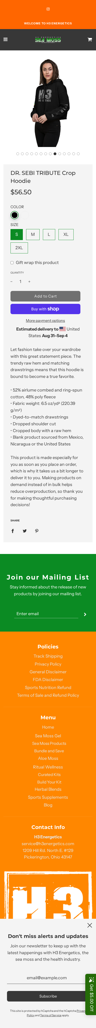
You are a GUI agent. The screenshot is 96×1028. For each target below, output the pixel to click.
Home (48, 727)
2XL (19, 247)
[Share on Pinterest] (36, 531)
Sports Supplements (48, 797)
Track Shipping (48, 656)
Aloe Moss (48, 758)
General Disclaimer (48, 671)
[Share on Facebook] (12, 531)
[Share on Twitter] (24, 531)
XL (66, 234)
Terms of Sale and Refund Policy (48, 695)
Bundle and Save (49, 750)
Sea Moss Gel (48, 735)
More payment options (45, 320)
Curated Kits (49, 774)
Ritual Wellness (48, 767)
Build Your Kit (49, 781)
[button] (17, 153)
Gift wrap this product (37, 262)
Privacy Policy (48, 664)
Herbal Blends (48, 789)
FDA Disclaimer (48, 679)
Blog (48, 805)
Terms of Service (51, 1015)
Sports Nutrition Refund (48, 687)
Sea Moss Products (49, 743)
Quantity (17, 272)
